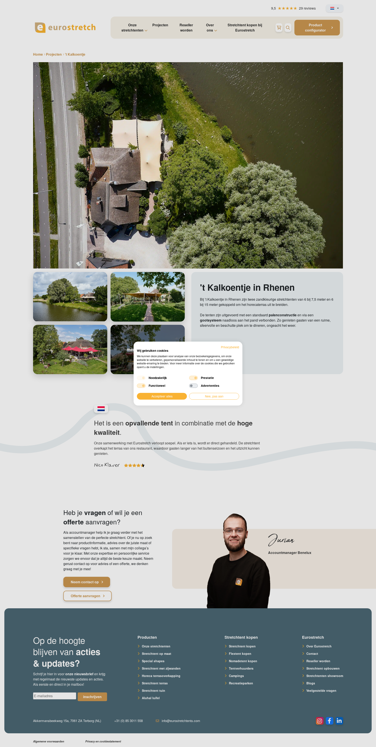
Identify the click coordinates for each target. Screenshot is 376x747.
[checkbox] (141, 378)
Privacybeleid (230, 347)
